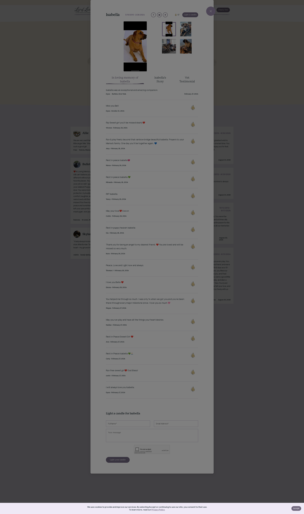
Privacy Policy (158, 509)
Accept (296, 508)
